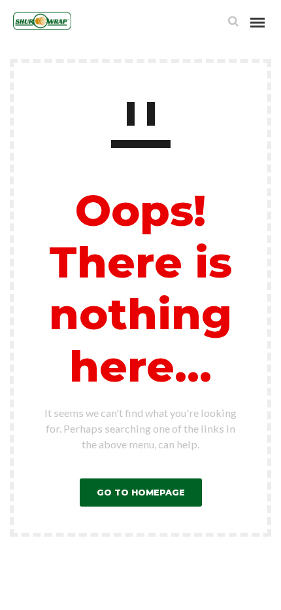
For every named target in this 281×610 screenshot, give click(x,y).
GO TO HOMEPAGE (141, 492)
